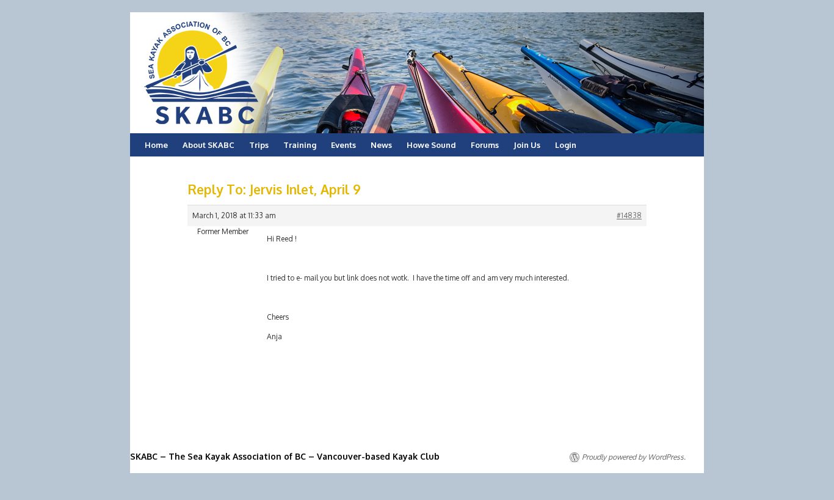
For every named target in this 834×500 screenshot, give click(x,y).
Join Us (526, 145)
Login (565, 145)
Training (299, 145)
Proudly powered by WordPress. (634, 456)
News (381, 145)
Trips (259, 145)
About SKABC (208, 145)
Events (343, 145)
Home (156, 145)
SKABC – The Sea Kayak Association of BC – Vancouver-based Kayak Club (285, 456)
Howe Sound (431, 145)
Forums (485, 145)
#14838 (629, 215)
